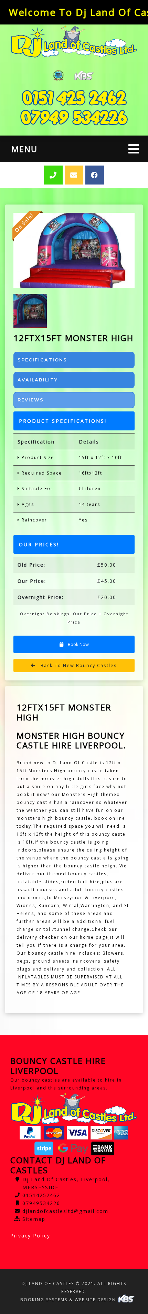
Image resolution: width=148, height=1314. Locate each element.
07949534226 (41, 1203)
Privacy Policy (30, 1235)
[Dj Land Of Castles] (74, 41)
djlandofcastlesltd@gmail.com (65, 1211)
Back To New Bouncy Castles (78, 665)
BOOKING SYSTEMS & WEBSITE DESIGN (69, 1300)
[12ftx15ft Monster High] (74, 250)
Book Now (78, 644)
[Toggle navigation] (134, 149)
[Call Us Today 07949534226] (74, 117)
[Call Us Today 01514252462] (74, 98)
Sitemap (33, 1219)
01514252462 (41, 1195)
